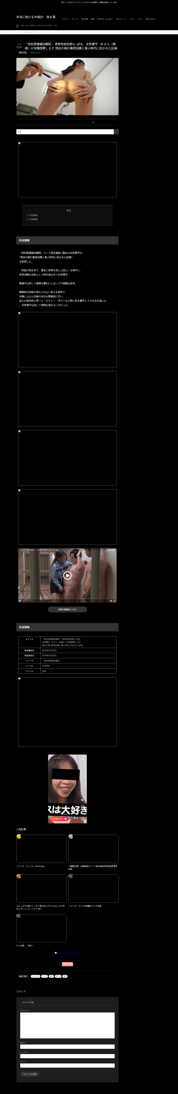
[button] (41, 122)
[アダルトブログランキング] (67, 953)
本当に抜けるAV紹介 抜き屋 (35, 16)
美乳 (64, 976)
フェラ (44, 976)
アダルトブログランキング (67, 957)
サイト (22, 1061)
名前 (23, 1043)
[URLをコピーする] (93, 122)
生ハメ (58, 976)
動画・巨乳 (22, 52)
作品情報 (34, 215)
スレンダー (35, 976)
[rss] (160, 6)
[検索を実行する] (116, 131)
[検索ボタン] (159, 19)
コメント (24, 1011)
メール (23, 1052)
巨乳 (51, 976)
